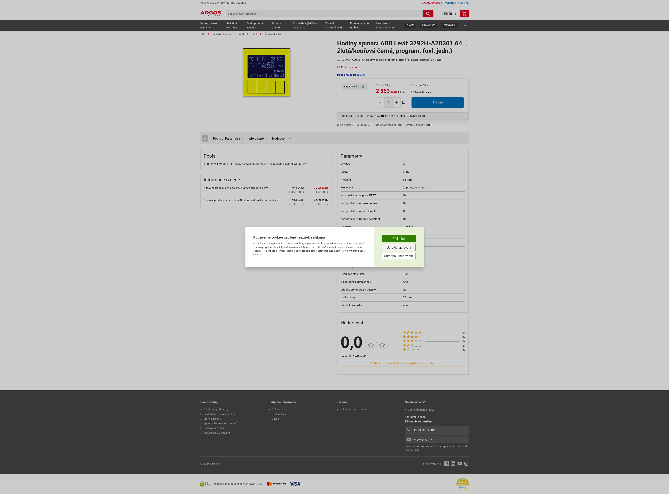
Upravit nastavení (399, 247)
